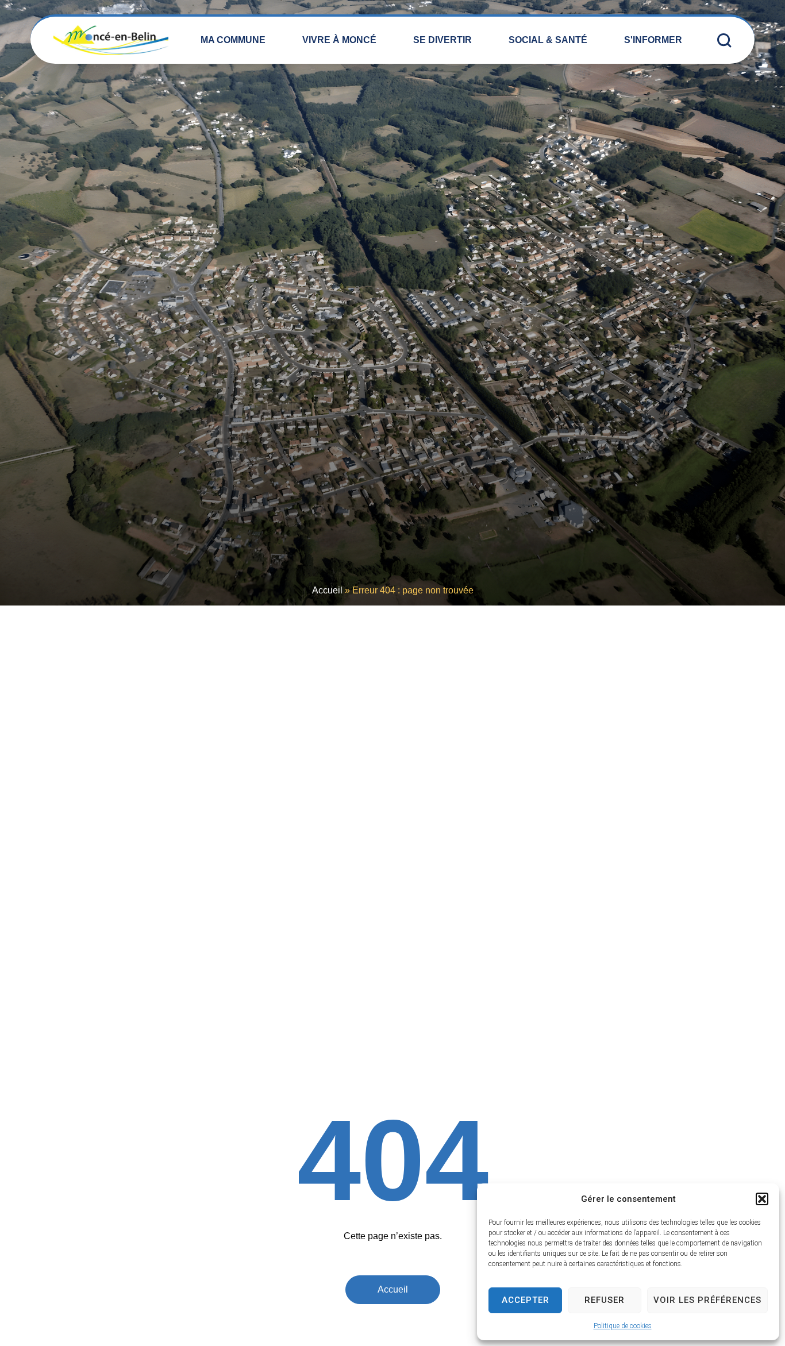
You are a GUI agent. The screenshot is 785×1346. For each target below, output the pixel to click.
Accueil (327, 590)
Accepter (525, 1300)
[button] (762, 1199)
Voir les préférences (707, 1300)
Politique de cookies (623, 1326)
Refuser (604, 1300)
